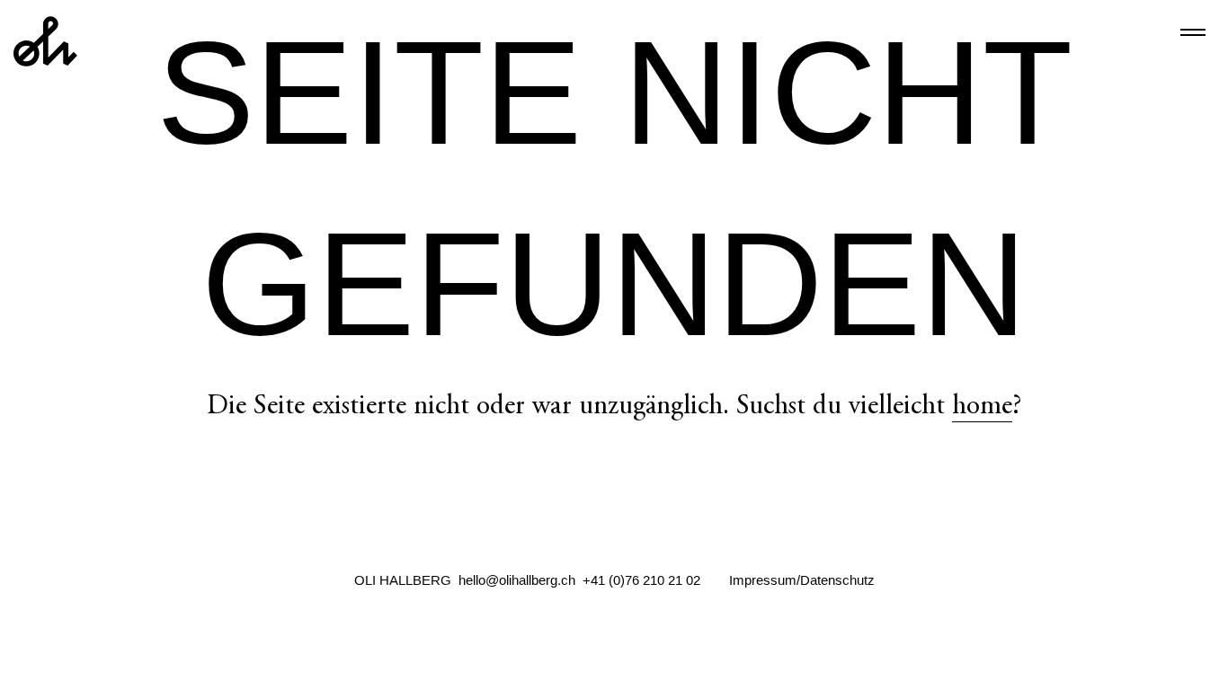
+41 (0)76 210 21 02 (641, 580)
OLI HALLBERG (402, 580)
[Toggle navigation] (1193, 33)
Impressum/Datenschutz (802, 580)
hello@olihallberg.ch (516, 580)
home (982, 407)
